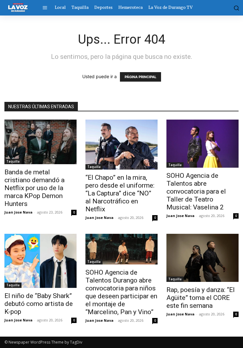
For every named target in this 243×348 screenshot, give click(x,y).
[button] (235, 8)
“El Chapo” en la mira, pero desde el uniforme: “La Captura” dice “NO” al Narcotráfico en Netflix (119, 193)
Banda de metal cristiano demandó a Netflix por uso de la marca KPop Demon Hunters (34, 188)
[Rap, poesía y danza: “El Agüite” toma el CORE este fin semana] (202, 258)
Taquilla (13, 161)
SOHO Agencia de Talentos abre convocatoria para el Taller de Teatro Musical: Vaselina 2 (196, 191)
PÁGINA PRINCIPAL (140, 77)
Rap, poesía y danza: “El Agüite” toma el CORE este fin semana (200, 297)
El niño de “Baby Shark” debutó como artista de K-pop (38, 303)
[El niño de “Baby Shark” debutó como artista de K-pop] (40, 261)
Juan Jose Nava (18, 212)
